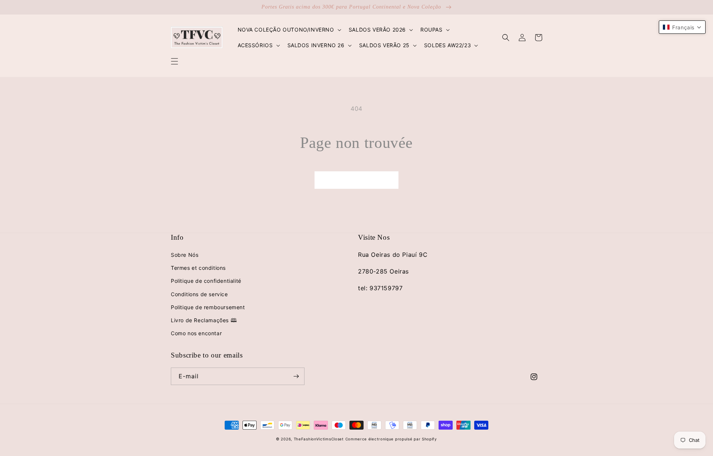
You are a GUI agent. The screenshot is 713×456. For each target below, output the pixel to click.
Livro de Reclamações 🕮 (204, 320)
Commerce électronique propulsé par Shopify (391, 439)
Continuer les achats (356, 179)
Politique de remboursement (208, 307)
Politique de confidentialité (206, 281)
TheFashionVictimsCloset (319, 439)
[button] (174, 61)
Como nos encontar (196, 333)
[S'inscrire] (296, 376)
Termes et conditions (198, 268)
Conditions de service (199, 294)
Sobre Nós (184, 255)
